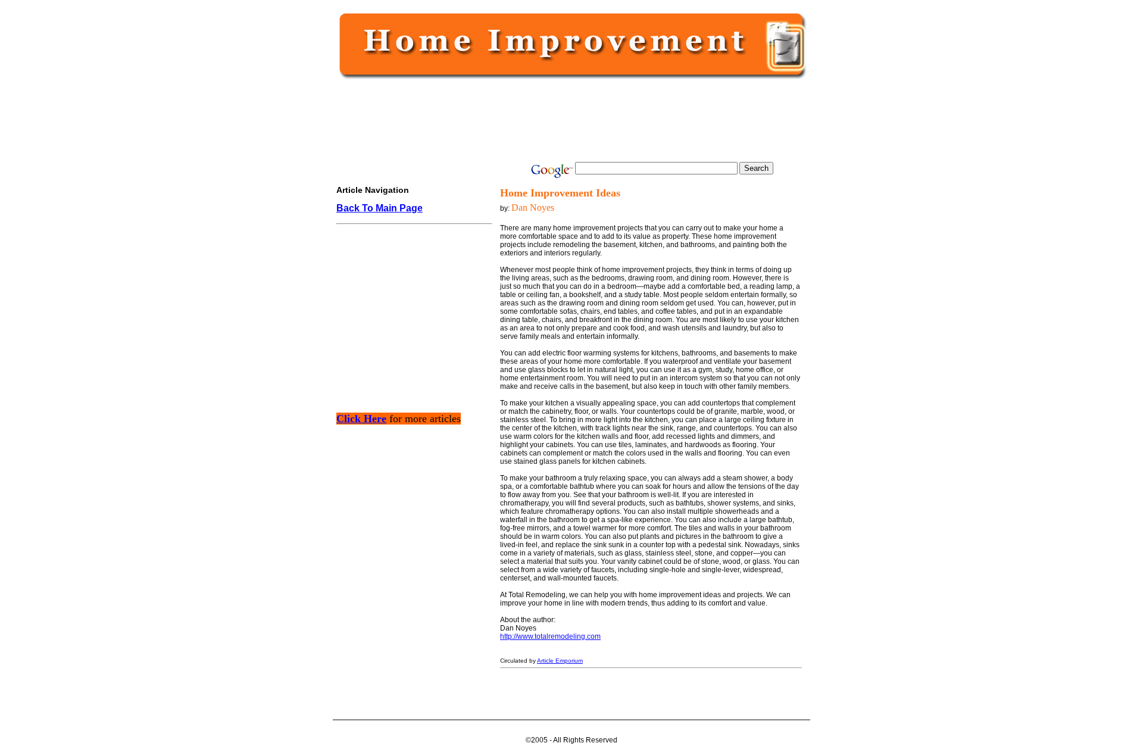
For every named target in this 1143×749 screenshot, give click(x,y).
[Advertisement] (569, 120)
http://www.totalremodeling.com (550, 636)
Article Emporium (560, 660)
